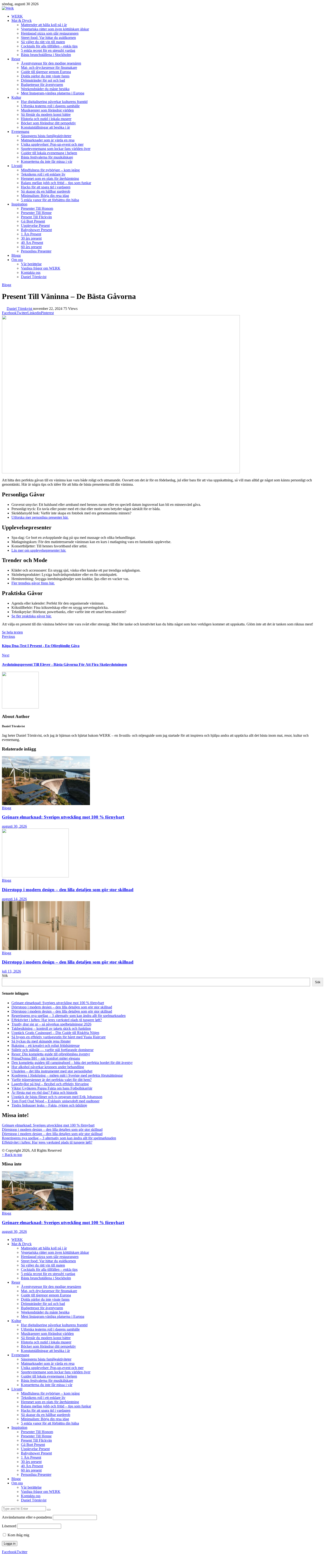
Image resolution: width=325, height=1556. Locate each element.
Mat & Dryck (21, 21)
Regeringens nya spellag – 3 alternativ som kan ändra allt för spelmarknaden (68, 1016)
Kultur (16, 97)
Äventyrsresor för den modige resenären (51, 63)
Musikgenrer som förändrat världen (47, 110)
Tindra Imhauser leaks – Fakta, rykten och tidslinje (49, 1105)
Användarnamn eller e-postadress (27, 1517)
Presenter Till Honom (37, 208)
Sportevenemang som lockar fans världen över (55, 149)
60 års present (31, 247)
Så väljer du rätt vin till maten (43, 42)
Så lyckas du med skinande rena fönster (41, 1041)
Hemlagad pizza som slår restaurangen (50, 33)
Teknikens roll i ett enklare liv (43, 174)
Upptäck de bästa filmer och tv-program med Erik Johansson (56, 1097)
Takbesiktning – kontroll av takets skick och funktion (51, 1028)
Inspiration (19, 204)
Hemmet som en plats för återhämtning (50, 179)
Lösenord (9, 1526)
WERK (17, 16)
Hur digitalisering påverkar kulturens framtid (54, 102)
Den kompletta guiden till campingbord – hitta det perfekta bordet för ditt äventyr (72, 1063)
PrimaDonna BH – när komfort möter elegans (45, 1058)
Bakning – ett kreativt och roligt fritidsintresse (45, 1046)
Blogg (16, 255)
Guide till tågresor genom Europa (46, 72)
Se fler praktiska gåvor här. (31, 616)
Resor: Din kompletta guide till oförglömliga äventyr (50, 1054)
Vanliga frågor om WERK (40, 268)
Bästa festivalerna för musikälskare (47, 157)
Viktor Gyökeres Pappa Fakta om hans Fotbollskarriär (51, 1088)
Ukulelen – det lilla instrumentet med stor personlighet (51, 1071)
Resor (15, 59)
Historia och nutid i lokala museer (46, 119)
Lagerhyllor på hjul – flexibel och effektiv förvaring (50, 1084)
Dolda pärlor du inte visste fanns (45, 76)
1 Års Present (31, 234)
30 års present (31, 238)
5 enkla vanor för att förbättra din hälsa (50, 200)
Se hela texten (12, 632)
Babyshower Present (36, 230)
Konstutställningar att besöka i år (45, 127)
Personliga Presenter (36, 251)
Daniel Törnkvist (33, 277)
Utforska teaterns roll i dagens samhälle (50, 106)
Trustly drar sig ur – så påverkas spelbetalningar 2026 (51, 1024)
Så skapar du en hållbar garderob (45, 191)
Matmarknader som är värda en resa (47, 140)
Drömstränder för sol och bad (43, 80)
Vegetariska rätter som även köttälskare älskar (55, 29)
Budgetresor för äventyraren (42, 85)
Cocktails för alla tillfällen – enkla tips (49, 46)
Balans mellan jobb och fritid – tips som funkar (56, 183)
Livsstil (16, 166)
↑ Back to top (12, 1155)
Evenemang (20, 132)
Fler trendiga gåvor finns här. (33, 583)
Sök (5, 976)
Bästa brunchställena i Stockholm (46, 55)
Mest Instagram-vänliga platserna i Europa (52, 93)
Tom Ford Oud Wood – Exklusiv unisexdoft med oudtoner (55, 1101)
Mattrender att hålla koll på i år (44, 25)
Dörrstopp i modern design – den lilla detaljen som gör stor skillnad (67, 889)
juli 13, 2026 (11, 971)
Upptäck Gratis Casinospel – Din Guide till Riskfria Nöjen (55, 1033)
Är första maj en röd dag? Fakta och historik (44, 1092)
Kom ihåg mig (18, 1535)
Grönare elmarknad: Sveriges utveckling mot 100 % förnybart (63, 817)
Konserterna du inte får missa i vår (46, 161)
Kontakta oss (30, 272)
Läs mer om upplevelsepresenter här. (38, 550)
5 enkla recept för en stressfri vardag (48, 50)
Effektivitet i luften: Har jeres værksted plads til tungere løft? (56, 1020)
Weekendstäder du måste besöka (45, 89)
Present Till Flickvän (36, 217)
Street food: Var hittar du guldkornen (48, 38)
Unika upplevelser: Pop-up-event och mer (52, 144)
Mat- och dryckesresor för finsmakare (49, 67)
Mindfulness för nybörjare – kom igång (50, 170)
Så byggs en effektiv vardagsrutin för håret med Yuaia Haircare (58, 1037)
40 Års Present (32, 243)
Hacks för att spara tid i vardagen (45, 187)
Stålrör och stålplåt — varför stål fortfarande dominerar (52, 1050)
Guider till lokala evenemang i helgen (49, 153)
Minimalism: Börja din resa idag (45, 196)
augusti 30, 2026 (14, 826)
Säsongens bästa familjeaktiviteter (46, 136)
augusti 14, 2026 (14, 899)
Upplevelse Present (35, 226)
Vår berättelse (31, 264)
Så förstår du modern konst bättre (46, 114)
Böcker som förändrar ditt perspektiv (48, 123)
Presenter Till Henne (36, 213)
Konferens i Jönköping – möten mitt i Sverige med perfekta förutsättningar (67, 1075)
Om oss (17, 260)
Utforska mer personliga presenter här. (40, 517)
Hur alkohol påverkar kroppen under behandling (47, 1067)
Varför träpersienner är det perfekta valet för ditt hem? (51, 1080)
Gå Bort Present (33, 221)
